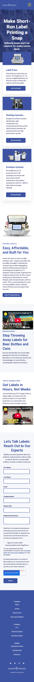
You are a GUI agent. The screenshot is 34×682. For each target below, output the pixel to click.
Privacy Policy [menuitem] (17, 613)
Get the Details (16, 88)
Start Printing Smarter (12, 295)
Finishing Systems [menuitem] (17, 631)
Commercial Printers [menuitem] (17, 646)
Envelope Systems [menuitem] (17, 635)
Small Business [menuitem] (17, 650)
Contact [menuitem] (17, 608)
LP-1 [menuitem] (17, 627)
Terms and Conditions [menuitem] (17, 617)
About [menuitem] (17, 604)
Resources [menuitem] (17, 654)
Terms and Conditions (17, 553)
